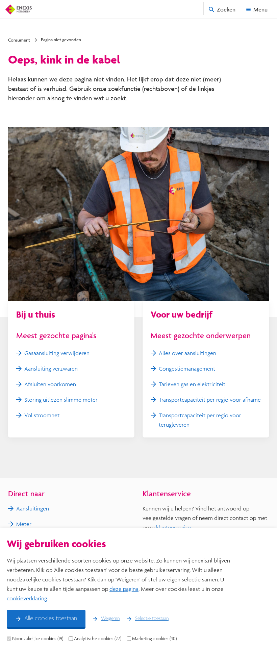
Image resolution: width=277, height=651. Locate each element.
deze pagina (123, 588)
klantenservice (173, 527)
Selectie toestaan (152, 619)
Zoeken (226, 9)
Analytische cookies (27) (97, 638)
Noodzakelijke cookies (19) (37, 638)
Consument (19, 40)
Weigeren (110, 619)
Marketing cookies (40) (154, 638)
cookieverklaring (27, 598)
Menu (260, 9)
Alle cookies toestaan (50, 618)
